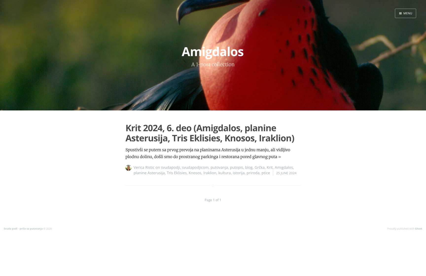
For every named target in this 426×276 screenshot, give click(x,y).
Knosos (195, 172)
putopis (236, 167)
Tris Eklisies (177, 172)
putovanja (219, 167)
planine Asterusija (149, 172)
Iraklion (209, 172)
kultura (224, 172)
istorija (239, 172)
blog (249, 167)
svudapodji (170, 167)
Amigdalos (284, 167)
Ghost (418, 228)
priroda (253, 172)
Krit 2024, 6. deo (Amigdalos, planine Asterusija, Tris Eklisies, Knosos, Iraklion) (209, 133)
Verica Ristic (144, 167)
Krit (270, 167)
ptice (266, 172)
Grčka (260, 167)
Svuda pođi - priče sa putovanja (23, 228)
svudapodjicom (195, 167)
